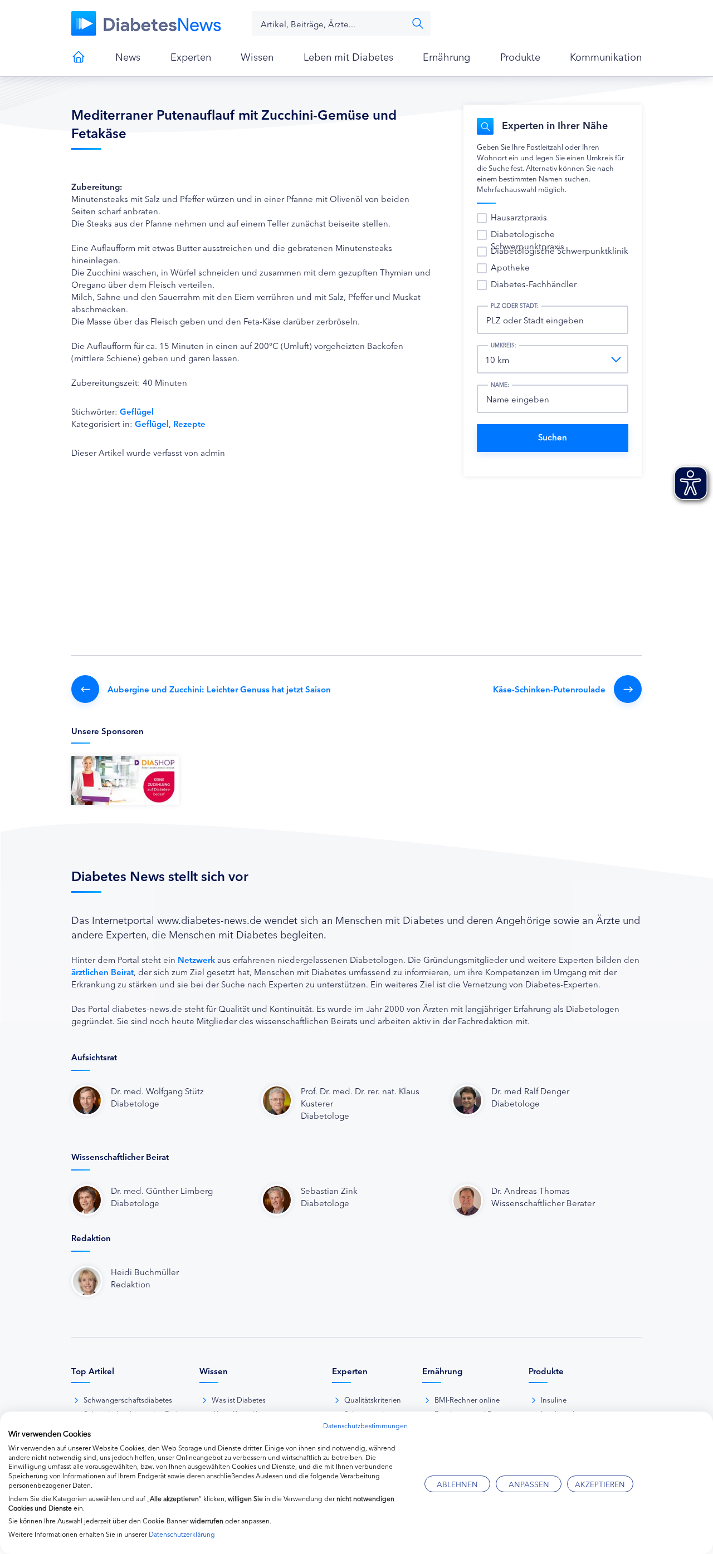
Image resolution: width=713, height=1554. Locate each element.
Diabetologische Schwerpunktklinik (559, 250)
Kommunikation (606, 56)
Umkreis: (503, 345)
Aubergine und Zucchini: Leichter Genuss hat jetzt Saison (219, 689)
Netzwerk (196, 959)
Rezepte (189, 423)
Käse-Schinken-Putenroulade (549, 689)
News (127, 56)
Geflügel (137, 411)
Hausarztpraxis (519, 217)
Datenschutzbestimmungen (365, 1425)
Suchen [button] (418, 23)
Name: (500, 385)
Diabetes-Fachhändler (534, 283)
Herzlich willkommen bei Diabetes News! (78, 57)
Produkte (520, 56)
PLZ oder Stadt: (515, 305)
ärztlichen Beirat (102, 971)
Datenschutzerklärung (182, 1533)
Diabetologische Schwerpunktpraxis (527, 240)
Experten (190, 56)
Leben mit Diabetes (348, 56)
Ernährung (446, 56)
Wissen (257, 56)
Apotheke (510, 267)
